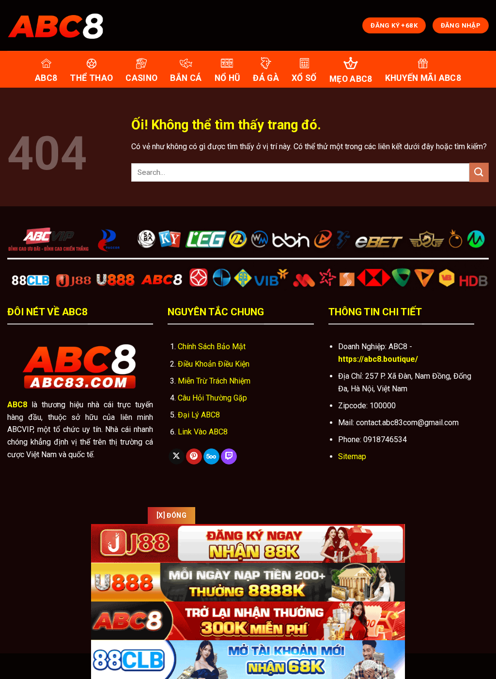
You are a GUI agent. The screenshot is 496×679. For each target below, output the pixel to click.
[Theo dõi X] (177, 456)
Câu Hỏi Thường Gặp (212, 397)
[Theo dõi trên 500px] (211, 456)
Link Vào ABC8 (203, 431)
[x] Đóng (171, 515)
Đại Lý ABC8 (199, 414)
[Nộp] (479, 172)
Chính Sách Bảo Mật (212, 346)
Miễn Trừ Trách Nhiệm (214, 381)
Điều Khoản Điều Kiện (213, 364)
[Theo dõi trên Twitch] (229, 456)
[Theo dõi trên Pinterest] (194, 456)
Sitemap (352, 456)
